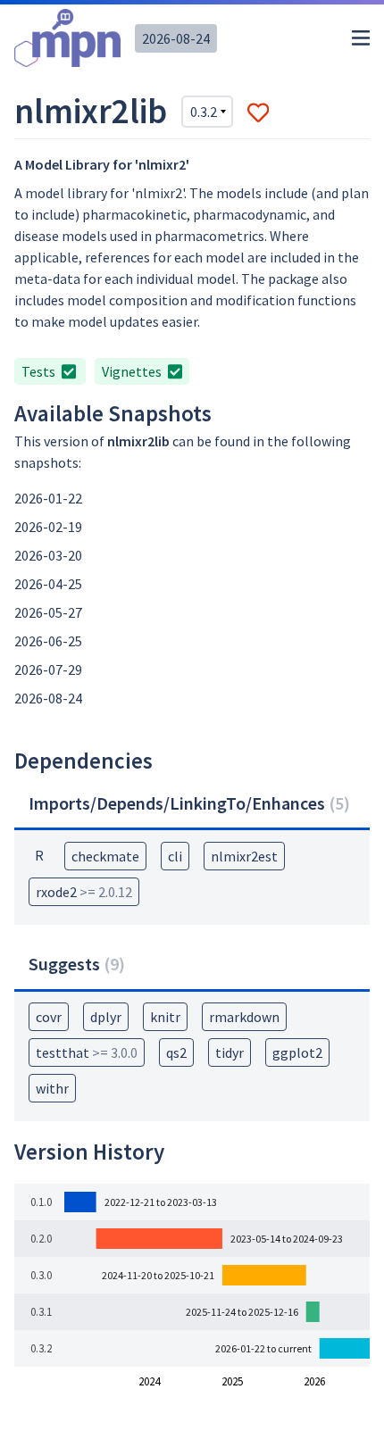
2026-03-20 (48, 555)
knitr (165, 1017)
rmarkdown (244, 1017)
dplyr (105, 1017)
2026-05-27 (48, 612)
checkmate (105, 856)
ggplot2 (297, 1052)
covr (49, 1017)
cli (175, 856)
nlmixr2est (244, 856)
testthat (87, 1052)
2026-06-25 (48, 641)
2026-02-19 (48, 527)
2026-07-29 (48, 669)
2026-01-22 (48, 498)
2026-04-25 (48, 584)
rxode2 (84, 892)
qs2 (176, 1052)
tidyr (229, 1052)
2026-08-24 (176, 38)
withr (52, 1088)
